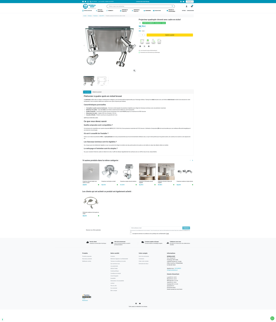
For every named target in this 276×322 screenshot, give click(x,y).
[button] (192, 6)
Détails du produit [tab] (97, 92)
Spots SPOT (101, 15)
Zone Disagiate (114, 276)
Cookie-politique (115, 271)
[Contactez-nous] (85, 1)
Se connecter (114, 288)
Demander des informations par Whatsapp (150, 52)
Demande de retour (143, 263)
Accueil (84, 15)
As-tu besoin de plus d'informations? (148, 50)
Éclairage (90, 15)
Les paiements (114, 266)
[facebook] (181, 1)
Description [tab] (87, 92)
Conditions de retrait (116, 273)
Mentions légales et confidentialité (119, 258)
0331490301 (178, 268)
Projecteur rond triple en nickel (108, 181)
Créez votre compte (143, 261)
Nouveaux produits (87, 258)
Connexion (141, 258)
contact (112, 283)
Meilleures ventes (86, 261)
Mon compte (114, 290)
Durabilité (113, 278)
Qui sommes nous (115, 263)
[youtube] (183, 1)
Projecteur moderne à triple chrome (185, 181)
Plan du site (114, 285)
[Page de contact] (83, 1)
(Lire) (167, 233)
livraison (113, 256)
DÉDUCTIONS (114, 268)
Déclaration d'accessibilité (117, 280)
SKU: (140, 31)
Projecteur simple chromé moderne (128, 181)
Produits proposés (86, 256)
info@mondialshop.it (172, 270)
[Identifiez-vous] (186, 6)
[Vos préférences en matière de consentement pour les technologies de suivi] (2, 319)
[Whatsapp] (88, 1)
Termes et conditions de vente (118, 261)
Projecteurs (95, 15)
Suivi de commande (144, 256)
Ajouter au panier (169, 35)
